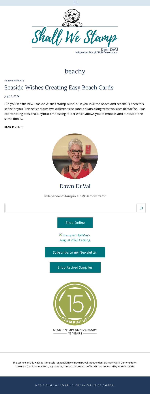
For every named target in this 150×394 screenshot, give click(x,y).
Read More (14, 127)
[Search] (141, 208)
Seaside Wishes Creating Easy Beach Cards (58, 87)
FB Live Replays (14, 80)
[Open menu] (75, 3)
